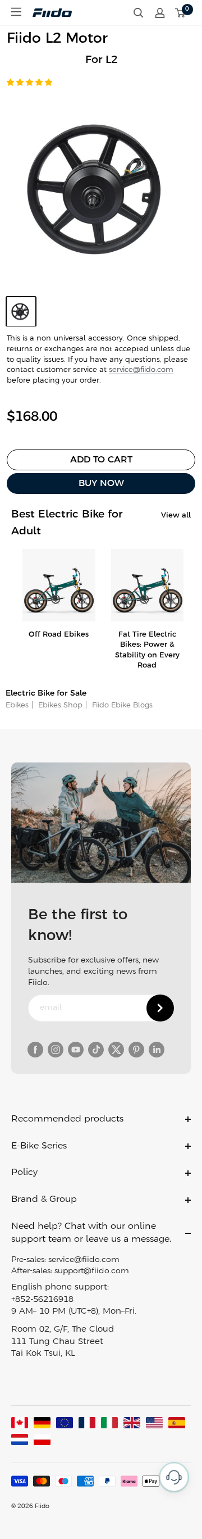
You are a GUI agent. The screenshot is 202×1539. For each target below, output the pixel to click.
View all (176, 515)
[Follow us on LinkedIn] (156, 1049)
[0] (180, 13)
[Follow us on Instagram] (55, 1049)
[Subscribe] (160, 1008)
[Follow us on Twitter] (116, 1049)
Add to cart (101, 460)
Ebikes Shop (59, 705)
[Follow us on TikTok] (96, 1049)
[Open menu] (16, 12)
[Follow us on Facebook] (35, 1049)
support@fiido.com (91, 1271)
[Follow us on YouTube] (76, 1049)
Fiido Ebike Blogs (121, 705)
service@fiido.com (141, 370)
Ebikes (17, 705)
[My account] (160, 13)
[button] (30, 83)
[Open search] (139, 13)
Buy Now (101, 483)
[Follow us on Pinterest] (136, 1049)
